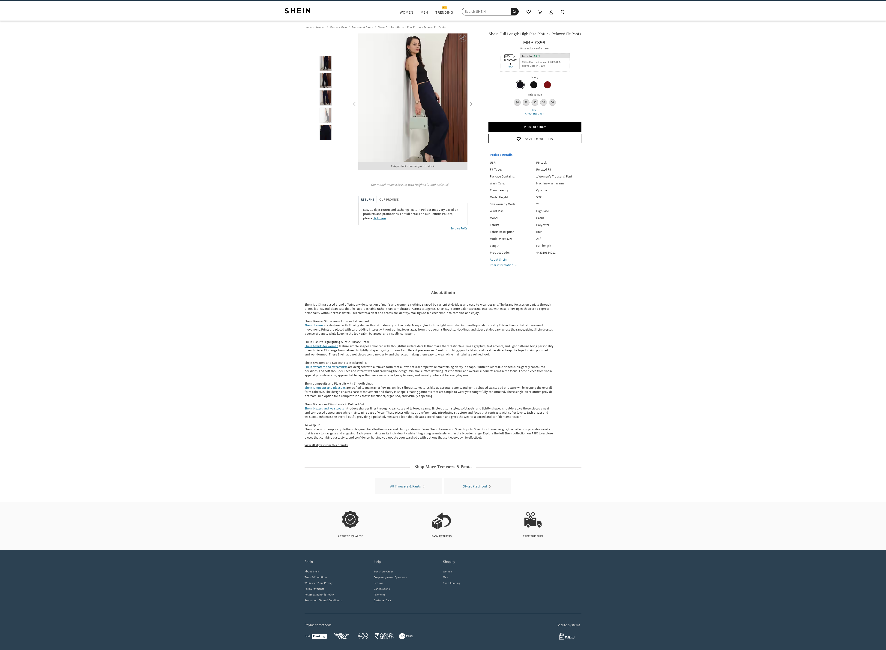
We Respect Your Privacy (319, 583)
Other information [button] (500, 265)
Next (470, 102)
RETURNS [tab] (367, 199)
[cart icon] (540, 12)
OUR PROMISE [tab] (389, 199)
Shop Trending (451, 583)
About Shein (312, 571)
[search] (515, 11)
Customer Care (382, 600)
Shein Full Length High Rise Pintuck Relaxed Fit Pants (412, 27)
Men (445, 577)
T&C (511, 67)
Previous (353, 102)
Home (308, 27)
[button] (325, 63)
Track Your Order (383, 571)
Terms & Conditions (316, 577)
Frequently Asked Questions (390, 577)
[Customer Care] (562, 12)
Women (320, 27)
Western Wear (338, 27)
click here (379, 218)
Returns (378, 583)
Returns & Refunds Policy (319, 594)
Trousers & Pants (362, 27)
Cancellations (382, 588)
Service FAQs (458, 228)
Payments (379, 594)
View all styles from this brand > (326, 445)
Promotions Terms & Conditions (323, 600)
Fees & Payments (314, 588)
